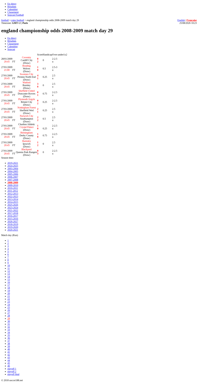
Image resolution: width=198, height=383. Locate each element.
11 (8, 268)
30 (8, 321)
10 (8, 265)
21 (8, 296)
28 (8, 315)
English (181, 20)
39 (8, 346)
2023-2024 (12, 207)
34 (8, 332)
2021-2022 (12, 210)
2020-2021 (12, 230)
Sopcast (11, 49)
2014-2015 (12, 202)
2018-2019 (12, 224)
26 (8, 310)
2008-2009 (12, 182)
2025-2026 (12, 205)
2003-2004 (12, 168)
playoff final (13, 374)
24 (8, 304)
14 (8, 276)
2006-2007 (12, 177)
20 (8, 293)
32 (8, 327)
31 (8, 324)
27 (8, 313)
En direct (11, 3)
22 (8, 299)
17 (8, 285)
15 (8, 279)
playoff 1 (11, 368)
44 (8, 360)
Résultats (11, 6)
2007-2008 (12, 179)
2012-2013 (12, 193)
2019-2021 (12, 163)
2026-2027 (12, 221)
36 (8, 338)
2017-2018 (12, 213)
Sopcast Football (15, 15)
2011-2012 (12, 191)
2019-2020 (12, 227)
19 (8, 290)
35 (8, 335)
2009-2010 (12, 185)
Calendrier (12, 9)
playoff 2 (11, 371)
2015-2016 (12, 218)
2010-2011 (12, 188)
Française (192, 20)
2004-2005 (12, 171)
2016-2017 (12, 216)
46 (8, 366)
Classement (13, 12)
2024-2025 (12, 165)
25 (8, 307)
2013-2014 (12, 199)
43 (8, 357)
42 (8, 354)
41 (8, 352)
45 (8, 363)
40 (8, 349)
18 (8, 288)
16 (8, 282)
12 (8, 271)
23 (8, 301)
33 (8, 329)
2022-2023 (12, 196)
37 (8, 340)
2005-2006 (12, 174)
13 (8, 274)
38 (8, 343)
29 (8, 318)
